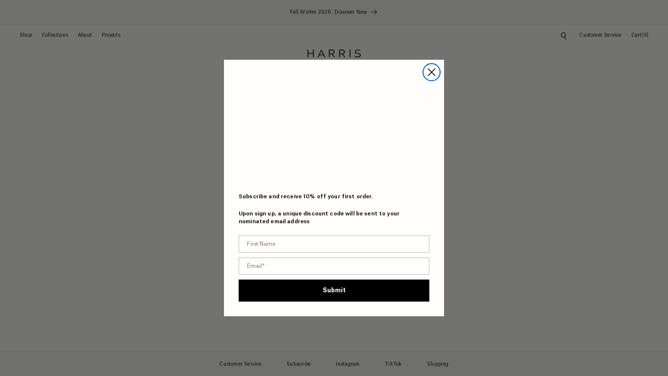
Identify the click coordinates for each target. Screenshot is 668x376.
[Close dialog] (431, 72)
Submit (334, 290)
